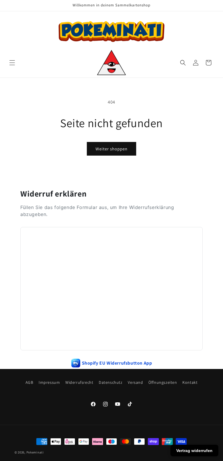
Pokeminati (35, 452)
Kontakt (189, 382)
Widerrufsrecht (79, 382)
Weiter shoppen (111, 149)
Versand (135, 382)
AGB (29, 382)
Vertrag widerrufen (194, 450)
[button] (12, 62)
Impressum (49, 382)
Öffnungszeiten (162, 382)
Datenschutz (111, 382)
